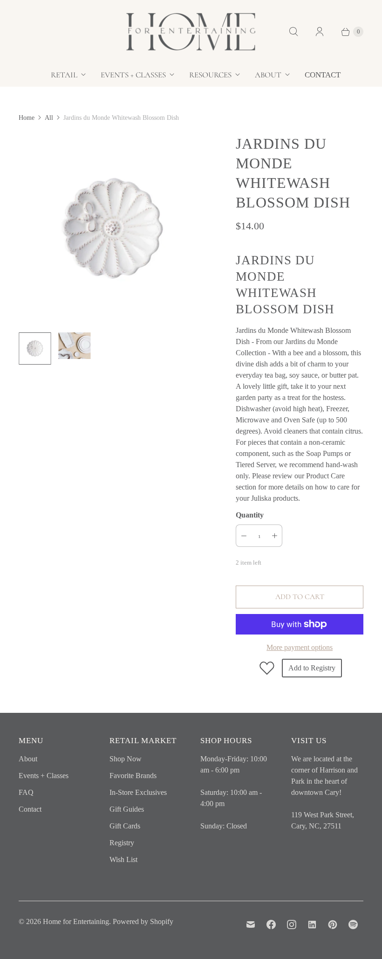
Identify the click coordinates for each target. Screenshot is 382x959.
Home (26, 117)
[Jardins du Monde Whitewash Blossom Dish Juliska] (114, 229)
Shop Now (125, 759)
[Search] (293, 32)
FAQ (26, 792)
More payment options (299, 647)
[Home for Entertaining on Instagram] (291, 924)
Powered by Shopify (143, 921)
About (268, 75)
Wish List (123, 859)
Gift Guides (126, 809)
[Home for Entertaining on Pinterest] (332, 924)
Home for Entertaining (76, 921)
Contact (323, 74)
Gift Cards (124, 826)
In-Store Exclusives (138, 792)
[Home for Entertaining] (191, 31)
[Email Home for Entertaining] (250, 924)
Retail (64, 75)
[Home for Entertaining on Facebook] (271, 924)
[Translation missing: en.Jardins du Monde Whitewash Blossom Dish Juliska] (35, 348)
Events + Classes (133, 75)
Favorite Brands (133, 776)
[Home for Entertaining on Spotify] (353, 924)
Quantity (250, 515)
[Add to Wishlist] (267, 668)
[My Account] (320, 32)
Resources (210, 75)
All (49, 117)
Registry (121, 843)
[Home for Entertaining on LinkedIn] (312, 924)
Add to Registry (311, 668)
